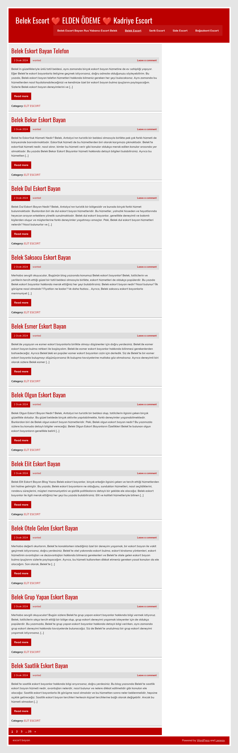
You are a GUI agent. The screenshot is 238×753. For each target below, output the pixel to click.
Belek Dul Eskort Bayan (35, 188)
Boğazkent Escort (207, 30)
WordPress (203, 740)
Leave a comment (147, 60)
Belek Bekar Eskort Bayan (38, 119)
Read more (21, 96)
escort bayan (21, 740)
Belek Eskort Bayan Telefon (40, 50)
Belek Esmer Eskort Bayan (38, 326)
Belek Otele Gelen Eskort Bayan (44, 528)
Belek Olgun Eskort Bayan (38, 394)
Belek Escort (133, 30)
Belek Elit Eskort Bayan (35, 463)
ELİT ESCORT (32, 106)
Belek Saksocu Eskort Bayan (41, 257)
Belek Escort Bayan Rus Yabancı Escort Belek (87, 30)
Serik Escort (157, 30)
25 (30, 731)
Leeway (220, 740)
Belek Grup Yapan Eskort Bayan (44, 596)
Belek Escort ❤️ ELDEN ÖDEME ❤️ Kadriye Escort (84, 20)
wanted (37, 60)
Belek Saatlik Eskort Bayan (39, 665)
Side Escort (180, 30)
